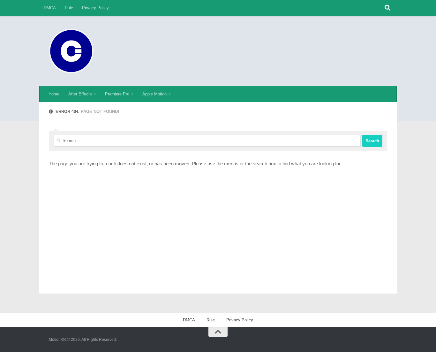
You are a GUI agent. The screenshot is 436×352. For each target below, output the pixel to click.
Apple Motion (154, 94)
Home (54, 94)
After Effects (80, 94)
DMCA (50, 7)
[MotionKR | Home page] (71, 51)
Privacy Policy (95, 7)
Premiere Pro (117, 94)
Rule (69, 7)
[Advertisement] (271, 40)
